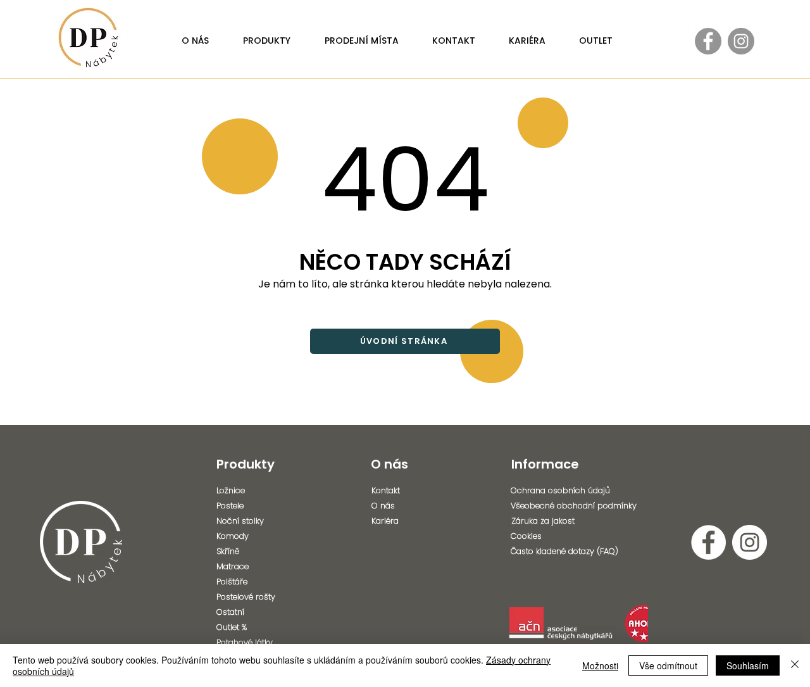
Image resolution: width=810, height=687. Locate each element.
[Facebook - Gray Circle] (708, 41)
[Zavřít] (794, 665)
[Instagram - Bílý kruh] (749, 542)
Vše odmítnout (668, 665)
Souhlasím (747, 665)
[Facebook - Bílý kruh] (708, 542)
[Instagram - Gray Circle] (741, 41)
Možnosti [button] (600, 665)
